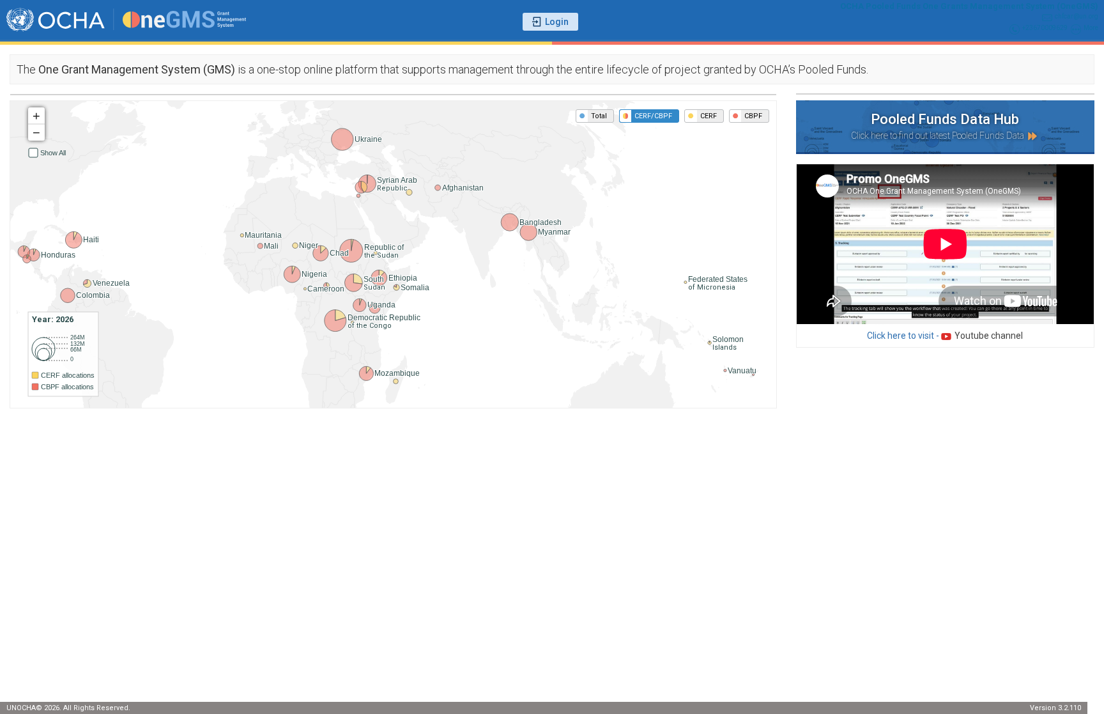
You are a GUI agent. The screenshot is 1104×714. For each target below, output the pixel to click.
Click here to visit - (945, 335)
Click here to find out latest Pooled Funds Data (938, 135)
